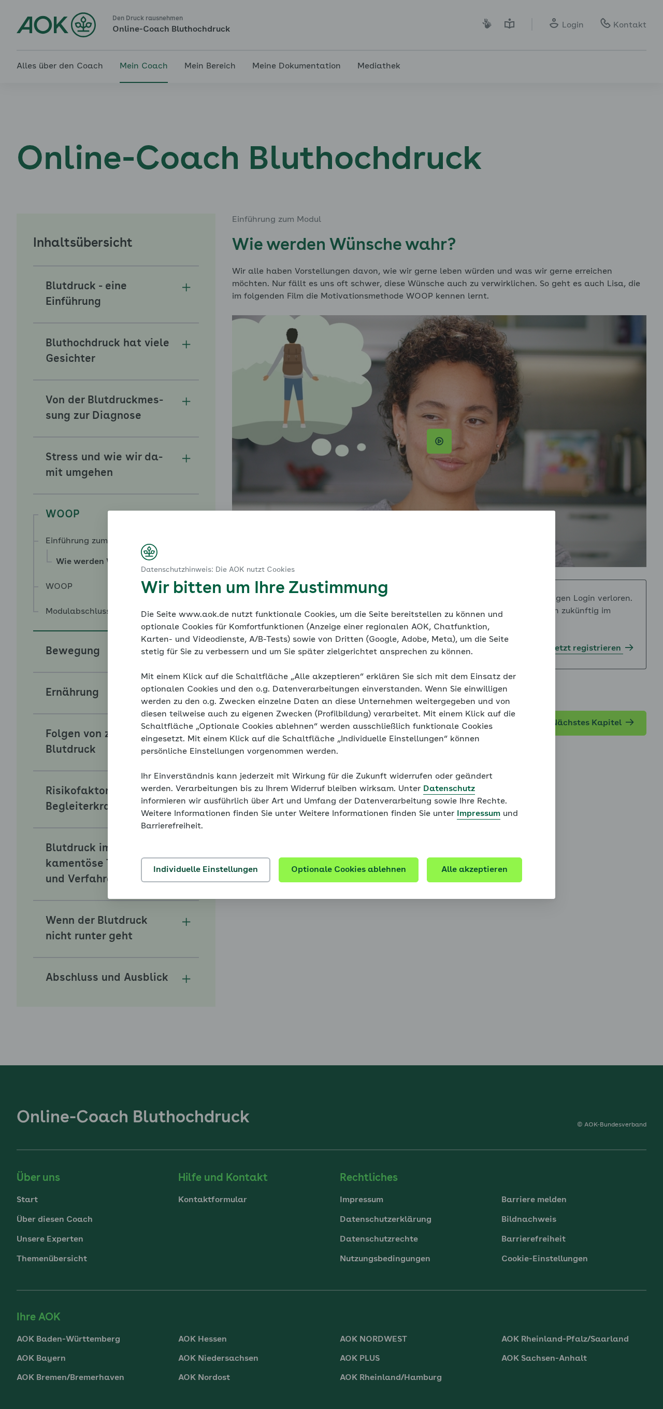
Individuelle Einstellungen (205, 870)
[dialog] (331, 705)
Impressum (478, 814)
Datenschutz (449, 789)
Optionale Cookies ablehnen (348, 870)
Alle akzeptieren (474, 870)
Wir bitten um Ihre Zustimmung (264, 589)
